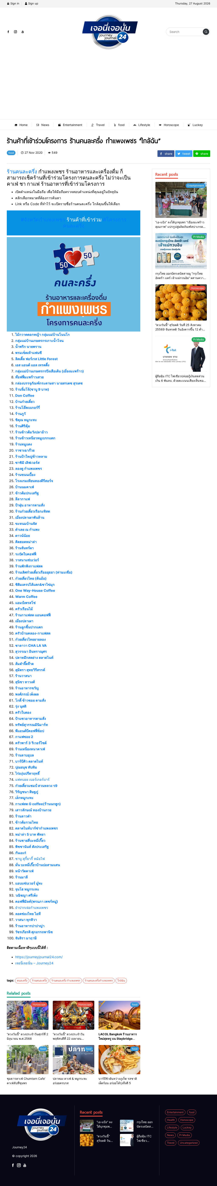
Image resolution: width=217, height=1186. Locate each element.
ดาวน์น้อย (22, 536)
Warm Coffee (26, 596)
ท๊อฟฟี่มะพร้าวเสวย (29, 377)
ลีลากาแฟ (22, 499)
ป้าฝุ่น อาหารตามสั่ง (30, 505)
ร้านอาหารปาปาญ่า (30, 926)
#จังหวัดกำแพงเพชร (43, 220)
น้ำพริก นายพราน (28, 346)
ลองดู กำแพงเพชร (28, 468)
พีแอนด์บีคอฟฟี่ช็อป (29, 731)
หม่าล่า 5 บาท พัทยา (30, 834)
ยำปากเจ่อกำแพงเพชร (31, 907)
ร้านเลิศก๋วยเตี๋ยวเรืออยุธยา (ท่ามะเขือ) (43, 572)
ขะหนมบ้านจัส (26, 523)
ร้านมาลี (21, 877)
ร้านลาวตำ (23, 816)
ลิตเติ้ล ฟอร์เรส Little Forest (36, 359)
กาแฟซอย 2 (24, 737)
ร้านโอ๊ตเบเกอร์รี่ (27, 407)
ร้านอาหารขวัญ (27, 688)
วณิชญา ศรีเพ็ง (26, 895)
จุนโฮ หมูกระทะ (27, 889)
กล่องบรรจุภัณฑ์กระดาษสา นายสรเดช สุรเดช (49, 383)
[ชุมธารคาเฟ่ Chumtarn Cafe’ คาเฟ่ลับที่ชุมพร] (28, 1059)
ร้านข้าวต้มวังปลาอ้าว (31, 432)
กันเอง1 (20, 853)
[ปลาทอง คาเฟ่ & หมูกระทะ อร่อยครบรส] (74, 1059)
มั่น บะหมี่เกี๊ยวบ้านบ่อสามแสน (37, 865)
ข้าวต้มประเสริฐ (27, 493)
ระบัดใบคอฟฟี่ (25, 554)
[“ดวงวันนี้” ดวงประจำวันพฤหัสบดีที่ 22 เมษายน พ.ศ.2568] (74, 1015)
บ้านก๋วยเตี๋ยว (25, 401)
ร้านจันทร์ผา (24, 548)
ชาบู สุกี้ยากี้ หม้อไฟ (30, 859)
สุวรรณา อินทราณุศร (31, 651)
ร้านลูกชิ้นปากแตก (29, 627)
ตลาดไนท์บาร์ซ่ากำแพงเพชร (36, 828)
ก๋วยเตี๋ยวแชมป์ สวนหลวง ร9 (36, 786)
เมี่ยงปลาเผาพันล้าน (29, 517)
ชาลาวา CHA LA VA (31, 645)
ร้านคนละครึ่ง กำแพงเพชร (65, 980)
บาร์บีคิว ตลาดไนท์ (29, 761)
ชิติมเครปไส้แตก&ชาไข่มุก (35, 584)
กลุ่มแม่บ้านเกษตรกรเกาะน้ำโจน (39, 341)
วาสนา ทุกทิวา (26, 920)
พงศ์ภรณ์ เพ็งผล (27, 694)
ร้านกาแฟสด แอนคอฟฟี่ (33, 615)
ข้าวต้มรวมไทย (26, 822)
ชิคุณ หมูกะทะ (26, 420)
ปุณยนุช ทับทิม (26, 767)
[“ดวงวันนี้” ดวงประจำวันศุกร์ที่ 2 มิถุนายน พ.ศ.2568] (28, 1015)
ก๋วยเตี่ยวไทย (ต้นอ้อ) (31, 578)
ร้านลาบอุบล (24, 755)
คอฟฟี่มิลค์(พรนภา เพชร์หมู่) (36, 901)
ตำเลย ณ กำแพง (27, 529)
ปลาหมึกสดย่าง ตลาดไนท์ (34, 657)
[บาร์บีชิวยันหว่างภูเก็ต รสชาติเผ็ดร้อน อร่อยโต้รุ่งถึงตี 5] (119, 1059)
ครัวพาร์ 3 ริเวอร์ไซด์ (31, 743)
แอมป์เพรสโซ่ (25, 603)
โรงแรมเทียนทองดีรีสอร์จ (34, 481)
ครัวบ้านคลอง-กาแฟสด (32, 633)
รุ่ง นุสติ (20, 706)
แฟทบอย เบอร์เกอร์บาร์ (32, 779)
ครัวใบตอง (23, 712)
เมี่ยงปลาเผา (24, 621)
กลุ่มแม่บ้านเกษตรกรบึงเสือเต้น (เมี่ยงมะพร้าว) (49, 371)
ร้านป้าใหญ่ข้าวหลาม (31, 456)
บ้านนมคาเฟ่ (24, 487)
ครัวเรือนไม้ (24, 609)
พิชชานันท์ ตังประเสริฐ (32, 847)
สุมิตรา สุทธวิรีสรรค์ (30, 670)
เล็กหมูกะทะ (24, 798)
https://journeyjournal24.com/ (39, 957)
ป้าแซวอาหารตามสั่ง (30, 718)
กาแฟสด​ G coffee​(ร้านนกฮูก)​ (38, 804)
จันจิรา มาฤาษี (26, 938)
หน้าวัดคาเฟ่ (24, 871)
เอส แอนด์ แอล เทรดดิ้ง (32, 365)
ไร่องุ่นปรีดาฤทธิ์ (27, 773)
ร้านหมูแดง (23, 444)
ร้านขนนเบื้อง (25, 475)
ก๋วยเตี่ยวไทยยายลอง (30, 639)
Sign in (14, 3)
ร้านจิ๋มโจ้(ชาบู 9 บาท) (32, 389)
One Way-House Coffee (35, 590)
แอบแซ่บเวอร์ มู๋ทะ (29, 883)
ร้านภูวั (20, 414)
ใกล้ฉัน (121, 980)
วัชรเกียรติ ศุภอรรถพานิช (34, 932)
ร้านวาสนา (23, 676)
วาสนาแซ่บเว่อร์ (27, 560)
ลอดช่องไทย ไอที (28, 914)
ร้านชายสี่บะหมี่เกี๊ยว (30, 840)
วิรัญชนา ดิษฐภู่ (26, 792)
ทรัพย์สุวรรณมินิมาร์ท (31, 725)
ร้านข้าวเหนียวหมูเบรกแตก (35, 438)
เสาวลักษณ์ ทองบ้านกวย (33, 810)
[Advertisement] (108, 87)
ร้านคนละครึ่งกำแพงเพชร (99, 980)
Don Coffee (24, 395)
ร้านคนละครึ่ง (22, 172)
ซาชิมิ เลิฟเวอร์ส (27, 462)
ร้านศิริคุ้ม (22, 426)
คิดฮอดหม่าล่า (26, 542)
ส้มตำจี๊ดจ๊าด (24, 664)
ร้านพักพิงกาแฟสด (29, 566)
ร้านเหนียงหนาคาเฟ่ (30, 749)
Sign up (32, 3)
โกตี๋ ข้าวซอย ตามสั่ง (30, 700)
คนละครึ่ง (22, 980)
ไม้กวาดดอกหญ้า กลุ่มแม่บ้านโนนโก (42, 334)
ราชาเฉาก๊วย (25, 450)
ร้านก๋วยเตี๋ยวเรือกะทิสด (32, 511)
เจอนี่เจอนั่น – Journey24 (34, 963)
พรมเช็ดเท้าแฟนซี (28, 353)
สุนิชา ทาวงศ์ (25, 682)
